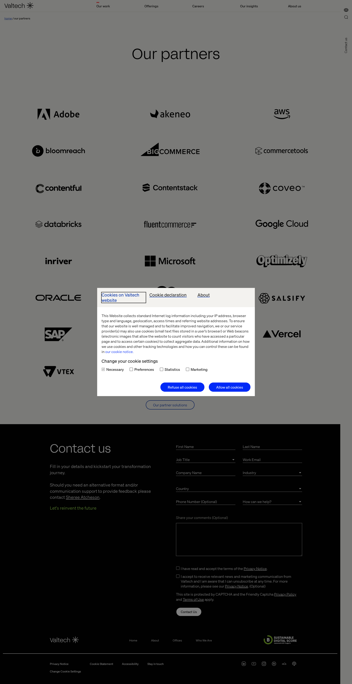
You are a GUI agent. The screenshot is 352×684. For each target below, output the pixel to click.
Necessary (115, 369)
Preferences (144, 369)
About (203, 295)
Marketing (199, 369)
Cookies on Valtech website (120, 297)
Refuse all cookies (182, 387)
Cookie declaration (168, 295)
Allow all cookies (229, 387)
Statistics (172, 369)
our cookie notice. (119, 351)
